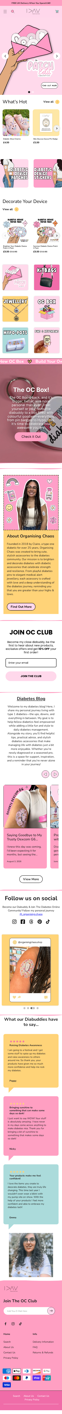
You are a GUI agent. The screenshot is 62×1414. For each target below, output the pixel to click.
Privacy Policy (10, 1358)
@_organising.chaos (31, 914)
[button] (5, 11)
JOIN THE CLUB (31, 676)
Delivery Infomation (43, 1341)
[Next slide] (56, 56)
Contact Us (9, 1352)
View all (48, 101)
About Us (8, 1347)
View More (31, 879)
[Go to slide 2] (33, 92)
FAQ (35, 1347)
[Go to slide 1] (29, 92)
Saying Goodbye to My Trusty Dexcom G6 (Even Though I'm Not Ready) (24, 837)
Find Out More (21, 607)
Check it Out (31, 437)
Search (7, 1341)
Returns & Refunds (43, 1352)
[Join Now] (51, 1311)
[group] (16, 128)
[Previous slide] (5, 56)
